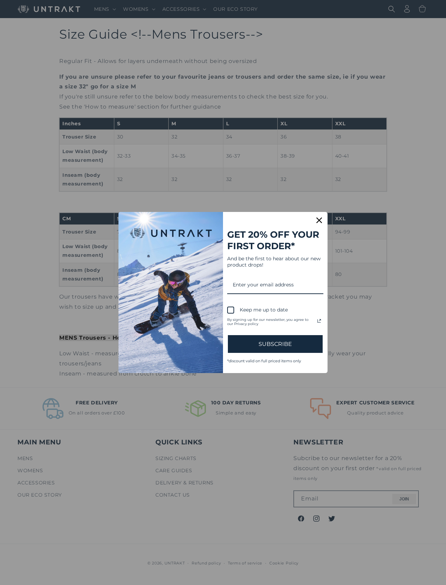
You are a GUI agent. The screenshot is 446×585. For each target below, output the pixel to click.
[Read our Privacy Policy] (319, 321)
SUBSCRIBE (275, 344)
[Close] (319, 220)
